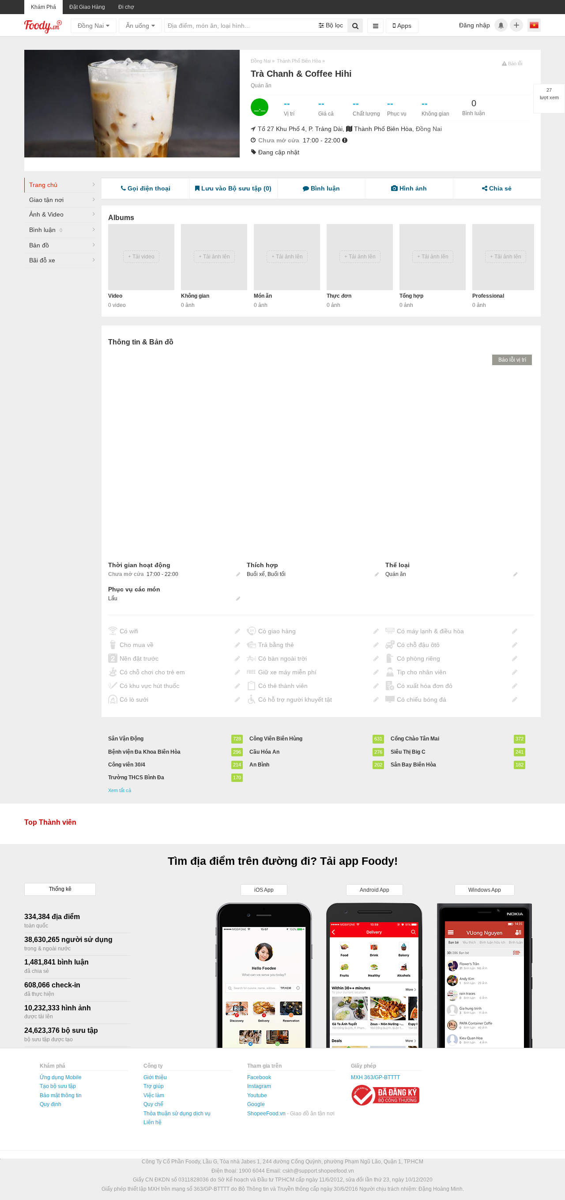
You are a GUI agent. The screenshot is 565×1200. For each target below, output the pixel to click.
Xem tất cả (119, 790)
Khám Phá (43, 7)
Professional (488, 296)
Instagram (259, 1086)
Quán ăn (261, 85)
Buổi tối (276, 574)
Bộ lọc (333, 25)
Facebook (259, 1077)
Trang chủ (43, 184)
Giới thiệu (155, 1077)
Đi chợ (126, 7)
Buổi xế (256, 574)
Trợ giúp (153, 1086)
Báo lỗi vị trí (512, 360)
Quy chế (153, 1104)
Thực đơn (339, 296)
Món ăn (263, 296)
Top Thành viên (50, 822)
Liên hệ (152, 1122)
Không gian (195, 296)
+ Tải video (141, 257)
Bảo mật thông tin (61, 1095)
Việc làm (153, 1095)
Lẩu (112, 598)
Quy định (50, 1104)
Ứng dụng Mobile (61, 1077)
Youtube (257, 1095)
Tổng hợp (411, 296)
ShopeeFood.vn (267, 1113)
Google (256, 1104)
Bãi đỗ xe (42, 260)
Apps (403, 25)
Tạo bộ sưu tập (58, 1086)
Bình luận (45, 229)
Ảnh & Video (46, 214)
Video (115, 296)
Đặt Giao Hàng (87, 7)
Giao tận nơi (46, 199)
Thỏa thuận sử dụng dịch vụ (177, 1113)
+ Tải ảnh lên (214, 257)
